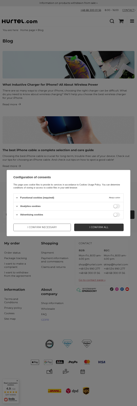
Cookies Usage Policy (90, 184)
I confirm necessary (42, 227)
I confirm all (98, 227)
